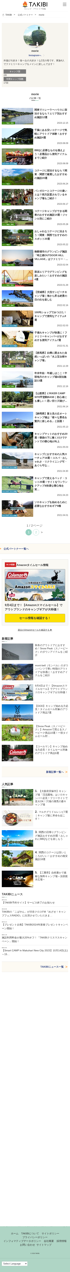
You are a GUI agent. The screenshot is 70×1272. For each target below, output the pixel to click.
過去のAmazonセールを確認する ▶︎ (35, 630)
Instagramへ (35, 55)
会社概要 (49, 1241)
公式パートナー (25, 15)
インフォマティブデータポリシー (22, 1241)
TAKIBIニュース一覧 (52, 966)
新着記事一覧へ (55, 771)
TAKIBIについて (30, 1233)
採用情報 (62, 1241)
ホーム (14, 1233)
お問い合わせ (27, 1244)
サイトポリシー (50, 1233)
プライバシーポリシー (35, 1237)
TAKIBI (8, 15)
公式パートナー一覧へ (16, 548)
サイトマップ (44, 1244)
